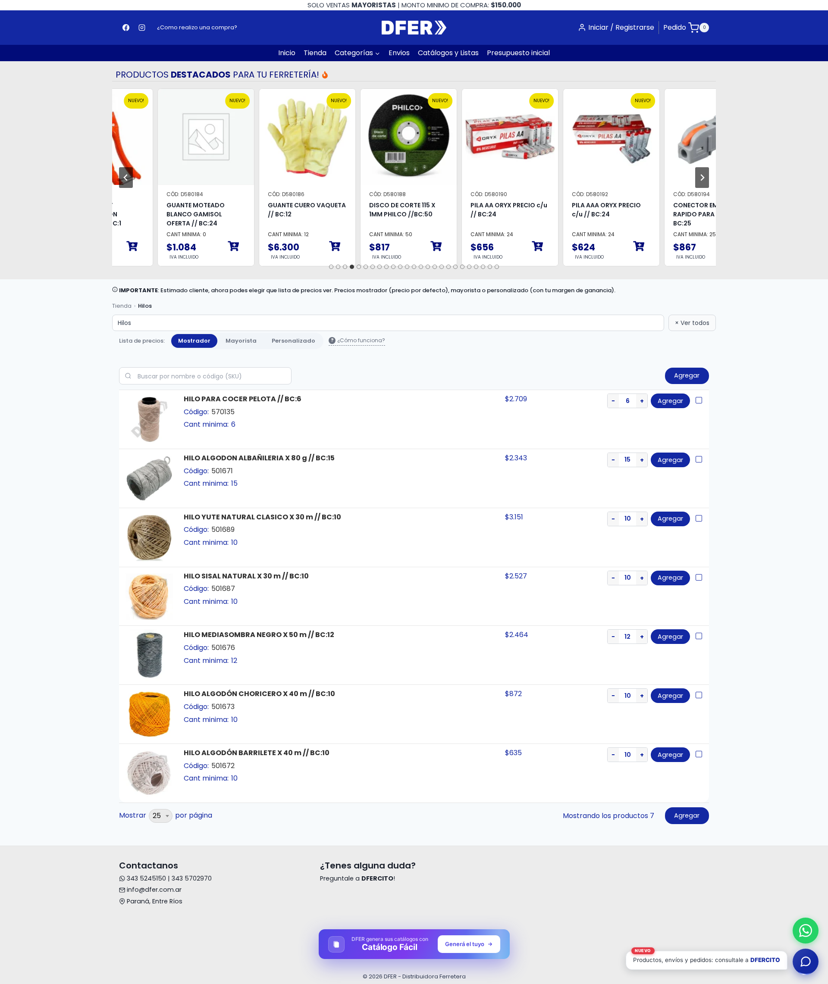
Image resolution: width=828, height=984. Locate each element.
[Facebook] (126, 27)
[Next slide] (702, 177)
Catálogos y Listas (448, 53)
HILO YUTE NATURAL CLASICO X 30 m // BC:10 (262, 517)
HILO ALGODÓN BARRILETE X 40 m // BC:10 (256, 753)
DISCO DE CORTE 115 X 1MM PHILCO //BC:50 (383, 210)
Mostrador (194, 339)
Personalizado (293, 339)
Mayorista (241, 339)
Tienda (315, 53)
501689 (223, 529)
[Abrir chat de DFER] (806, 962)
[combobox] (160, 816)
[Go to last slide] (126, 177)
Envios (399, 53)
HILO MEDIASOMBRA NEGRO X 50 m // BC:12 (259, 635)
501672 (223, 766)
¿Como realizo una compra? (197, 27)
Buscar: (205, 375)
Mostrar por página (165, 815)
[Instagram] (142, 27)
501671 (222, 471)
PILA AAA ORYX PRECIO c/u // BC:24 (586, 210)
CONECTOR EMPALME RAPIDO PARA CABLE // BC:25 (688, 214)
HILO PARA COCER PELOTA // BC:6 (242, 399)
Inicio (286, 53)
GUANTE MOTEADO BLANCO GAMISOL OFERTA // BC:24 (176, 214)
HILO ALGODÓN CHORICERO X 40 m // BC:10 (259, 694)
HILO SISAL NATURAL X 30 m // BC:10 (246, 576)
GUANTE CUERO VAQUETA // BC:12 (287, 210)
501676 (223, 648)
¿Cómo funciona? (358, 340)
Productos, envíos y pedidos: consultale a (706, 957)
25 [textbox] (157, 816)
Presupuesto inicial (518, 53)
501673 (223, 707)
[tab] (331, 267)
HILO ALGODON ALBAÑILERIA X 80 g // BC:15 (259, 458)
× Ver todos (692, 323)
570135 (223, 412)
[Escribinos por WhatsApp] (806, 930)
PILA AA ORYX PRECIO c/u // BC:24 (489, 210)
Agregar (670, 401)
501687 (223, 589)
